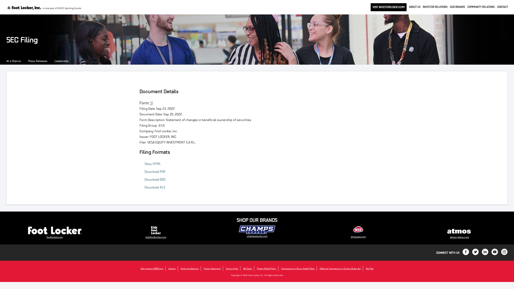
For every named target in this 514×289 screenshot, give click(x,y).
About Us (414, 6)
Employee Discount (190, 268)
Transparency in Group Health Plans (298, 268)
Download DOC (155, 179)
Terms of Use (232, 268)
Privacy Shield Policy (266, 268)
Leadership (61, 61)
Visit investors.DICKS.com (389, 7)
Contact (502, 6)
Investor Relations (435, 6)
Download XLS (155, 187)
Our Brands (457, 6)
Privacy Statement (212, 268)
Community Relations (481, 6)
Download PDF (155, 171)
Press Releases (37, 61)
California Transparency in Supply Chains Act (340, 268)
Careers (172, 268)
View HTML (153, 164)
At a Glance (13, 61)
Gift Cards (247, 268)
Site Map (370, 268)
